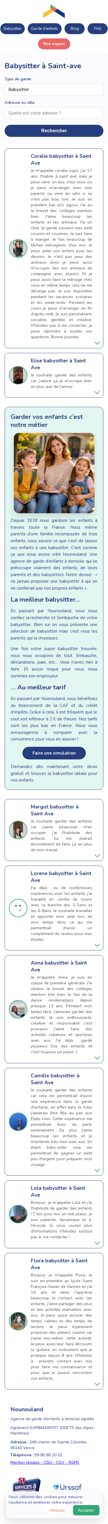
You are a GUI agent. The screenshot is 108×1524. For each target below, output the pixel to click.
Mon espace (54, 43)
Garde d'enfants (44, 28)
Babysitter (12, 28)
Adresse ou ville (20, 102)
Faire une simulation (54, 753)
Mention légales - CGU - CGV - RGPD (44, 1462)
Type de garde (18, 79)
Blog (75, 28)
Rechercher (54, 130)
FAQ (97, 28)
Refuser (57, 1510)
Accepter (86, 1510)
